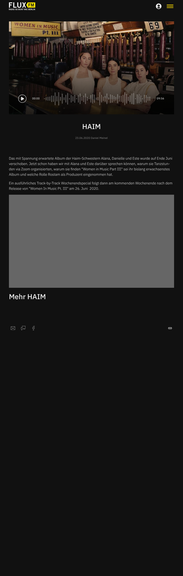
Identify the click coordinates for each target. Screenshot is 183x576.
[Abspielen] (22, 98)
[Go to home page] (22, 6)
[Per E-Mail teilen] (13, 328)
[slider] (98, 98)
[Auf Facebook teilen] (33, 328)
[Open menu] (170, 6)
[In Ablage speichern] (170, 328)
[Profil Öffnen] (159, 6)
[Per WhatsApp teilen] (23, 328)
